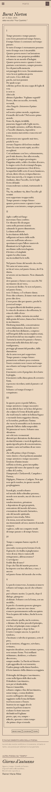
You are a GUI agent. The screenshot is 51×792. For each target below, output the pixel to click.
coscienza (27, 731)
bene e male (16, 731)
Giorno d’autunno (18, 761)
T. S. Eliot (8, 18)
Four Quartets (20, 20)
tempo (35, 731)
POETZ (25, 4)
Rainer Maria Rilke (11, 774)
